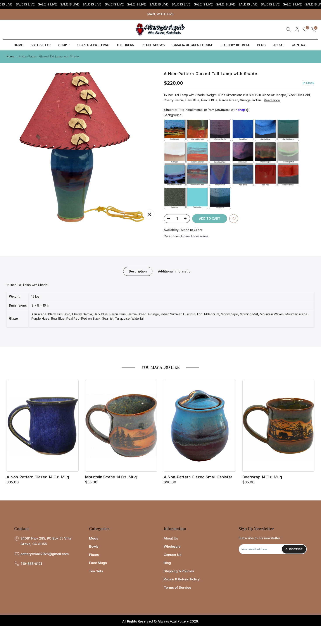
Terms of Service (177, 587)
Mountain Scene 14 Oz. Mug (111, 477)
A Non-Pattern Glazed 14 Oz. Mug (38, 477)
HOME (18, 45)
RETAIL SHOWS (153, 45)
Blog (167, 563)
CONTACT (299, 45)
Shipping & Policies (179, 571)
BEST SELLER (41, 45)
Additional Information (175, 271)
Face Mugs (98, 563)
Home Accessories (194, 236)
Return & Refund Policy (182, 579)
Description (138, 271)
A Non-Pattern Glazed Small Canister (198, 477)
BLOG (261, 45)
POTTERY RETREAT (235, 45)
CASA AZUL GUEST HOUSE (193, 45)
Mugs (93, 538)
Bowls (93, 546)
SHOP (62, 45)
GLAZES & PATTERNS (93, 45)
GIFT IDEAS (125, 45)
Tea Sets (96, 571)
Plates (94, 555)
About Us (171, 538)
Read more (272, 100)
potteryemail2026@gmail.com (45, 554)
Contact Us (172, 555)
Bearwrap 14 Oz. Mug (262, 477)
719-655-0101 (31, 564)
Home (10, 56)
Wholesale (172, 546)
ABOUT (278, 45)
